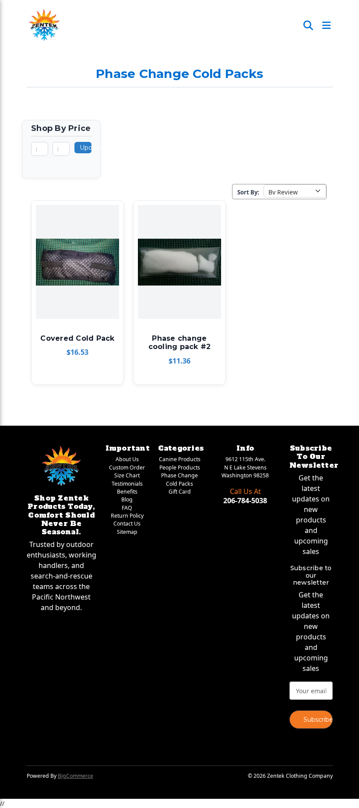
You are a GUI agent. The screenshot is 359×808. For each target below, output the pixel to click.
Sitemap (127, 532)
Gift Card (180, 491)
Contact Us (127, 523)
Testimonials (127, 483)
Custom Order (127, 467)
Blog (127, 499)
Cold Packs (179, 483)
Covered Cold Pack (77, 338)
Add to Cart (77, 277)
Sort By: (248, 192)
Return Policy (127, 515)
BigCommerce (75, 776)
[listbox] (295, 191)
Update (86, 148)
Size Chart (127, 475)
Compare (74, 262)
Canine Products (180, 459)
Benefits (127, 491)
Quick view (76, 246)
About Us (127, 459)
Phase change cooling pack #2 (179, 342)
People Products (179, 467)
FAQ (127, 508)
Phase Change (179, 475)
